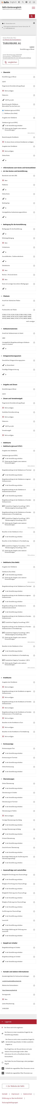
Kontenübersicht (10, 23)
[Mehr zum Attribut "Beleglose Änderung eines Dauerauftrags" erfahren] (34, 902)
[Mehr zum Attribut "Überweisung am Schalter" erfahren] (34, 793)
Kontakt (4, 1094)
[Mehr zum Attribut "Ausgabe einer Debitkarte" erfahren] (34, 118)
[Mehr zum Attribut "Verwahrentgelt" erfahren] (34, 430)
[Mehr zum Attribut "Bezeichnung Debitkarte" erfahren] (34, 104)
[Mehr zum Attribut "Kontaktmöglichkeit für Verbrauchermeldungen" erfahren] (34, 976)
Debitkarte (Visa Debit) (10, 113)
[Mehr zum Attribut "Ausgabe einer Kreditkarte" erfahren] (34, 146)
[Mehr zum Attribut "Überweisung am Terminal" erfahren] (34, 802)
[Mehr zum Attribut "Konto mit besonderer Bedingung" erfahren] (34, 229)
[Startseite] (2, 23)
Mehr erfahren (31, 133)
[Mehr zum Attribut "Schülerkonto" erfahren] (34, 247)
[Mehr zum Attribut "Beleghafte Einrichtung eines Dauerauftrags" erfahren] (34, 875)
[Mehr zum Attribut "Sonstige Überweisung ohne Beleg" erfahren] (34, 820)
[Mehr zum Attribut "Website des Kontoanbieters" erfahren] (34, 985)
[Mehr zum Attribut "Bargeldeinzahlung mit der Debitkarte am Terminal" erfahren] (34, 470)
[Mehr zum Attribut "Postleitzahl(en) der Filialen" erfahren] (34, 310)
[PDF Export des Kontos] (34, 23)
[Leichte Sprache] (30, 2)
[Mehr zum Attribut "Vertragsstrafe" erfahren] (34, 994)
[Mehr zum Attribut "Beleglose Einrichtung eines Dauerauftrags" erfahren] (34, 884)
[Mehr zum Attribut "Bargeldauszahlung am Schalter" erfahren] (34, 957)
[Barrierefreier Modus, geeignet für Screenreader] (26, 2)
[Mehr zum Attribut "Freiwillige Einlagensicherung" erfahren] (34, 369)
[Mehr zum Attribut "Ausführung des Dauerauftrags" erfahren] (34, 911)
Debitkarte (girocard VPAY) (12, 110)
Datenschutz (27, 1094)
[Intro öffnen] (34, 2)
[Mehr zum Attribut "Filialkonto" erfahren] (34, 185)
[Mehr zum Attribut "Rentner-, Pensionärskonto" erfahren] (34, 275)
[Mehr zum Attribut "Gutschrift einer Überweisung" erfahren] (34, 847)
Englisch (13, 2)
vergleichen (12, 62)
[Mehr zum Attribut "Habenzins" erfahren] (34, 95)
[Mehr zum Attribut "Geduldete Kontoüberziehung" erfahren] (34, 412)
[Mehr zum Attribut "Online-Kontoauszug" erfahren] (34, 767)
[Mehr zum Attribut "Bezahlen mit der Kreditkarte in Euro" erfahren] (34, 722)
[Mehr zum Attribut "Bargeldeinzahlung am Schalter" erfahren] (34, 947)
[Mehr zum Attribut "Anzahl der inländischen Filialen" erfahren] (34, 301)
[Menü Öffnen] (33, 8)
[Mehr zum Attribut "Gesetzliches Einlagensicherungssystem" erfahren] (34, 360)
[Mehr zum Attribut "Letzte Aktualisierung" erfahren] (34, 1004)
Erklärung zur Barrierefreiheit (12, 1098)
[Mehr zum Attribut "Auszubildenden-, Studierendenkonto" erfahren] (34, 256)
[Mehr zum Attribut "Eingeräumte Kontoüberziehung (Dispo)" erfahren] (34, 86)
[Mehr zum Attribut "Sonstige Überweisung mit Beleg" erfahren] (34, 829)
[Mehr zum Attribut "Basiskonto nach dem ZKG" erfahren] (34, 176)
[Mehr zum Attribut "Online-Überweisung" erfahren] (34, 783)
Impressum (15, 1094)
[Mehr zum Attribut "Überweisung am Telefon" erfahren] (34, 811)
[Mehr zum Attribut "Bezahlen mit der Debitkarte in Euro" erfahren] (34, 532)
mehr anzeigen (30, 321)
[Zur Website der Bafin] (5, 2)
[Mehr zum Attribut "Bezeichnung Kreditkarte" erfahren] (34, 137)
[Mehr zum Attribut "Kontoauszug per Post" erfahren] (34, 748)
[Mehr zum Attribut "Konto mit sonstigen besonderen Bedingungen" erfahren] (34, 284)
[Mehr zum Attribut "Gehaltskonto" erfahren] (34, 265)
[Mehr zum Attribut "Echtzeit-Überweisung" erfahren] (34, 838)
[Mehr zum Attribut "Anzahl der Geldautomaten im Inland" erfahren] (34, 333)
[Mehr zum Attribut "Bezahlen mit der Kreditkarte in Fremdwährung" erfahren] (34, 732)
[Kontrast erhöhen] (19, 2)
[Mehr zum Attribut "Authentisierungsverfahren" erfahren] (34, 212)
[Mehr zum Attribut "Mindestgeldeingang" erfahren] (34, 238)
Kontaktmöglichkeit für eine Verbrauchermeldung (17, 58)
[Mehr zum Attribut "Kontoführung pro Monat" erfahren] (34, 77)
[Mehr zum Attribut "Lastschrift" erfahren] (34, 920)
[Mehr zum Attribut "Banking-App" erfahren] (34, 203)
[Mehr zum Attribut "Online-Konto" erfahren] (34, 155)
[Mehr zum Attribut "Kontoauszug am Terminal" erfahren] (34, 757)
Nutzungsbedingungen (10, 1102)
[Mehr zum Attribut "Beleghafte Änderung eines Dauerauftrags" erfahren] (34, 893)
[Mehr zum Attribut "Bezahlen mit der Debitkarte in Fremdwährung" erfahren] (34, 541)
